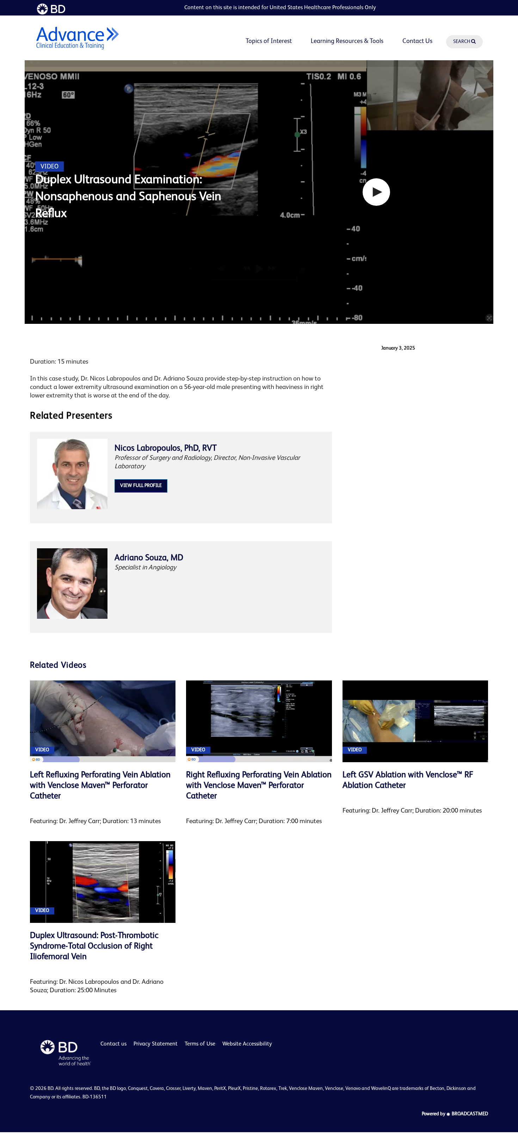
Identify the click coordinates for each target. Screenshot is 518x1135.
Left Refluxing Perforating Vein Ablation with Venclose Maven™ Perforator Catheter (100, 786)
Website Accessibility (247, 1044)
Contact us (113, 1044)
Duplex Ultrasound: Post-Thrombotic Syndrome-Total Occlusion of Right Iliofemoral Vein (94, 946)
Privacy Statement (156, 1044)
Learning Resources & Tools (347, 41)
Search (462, 41)
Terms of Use (200, 1044)
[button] (376, 192)
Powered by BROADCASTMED (455, 1113)
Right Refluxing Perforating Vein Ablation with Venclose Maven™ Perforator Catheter (259, 786)
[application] (259, 192)
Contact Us (417, 41)
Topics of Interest (269, 41)
